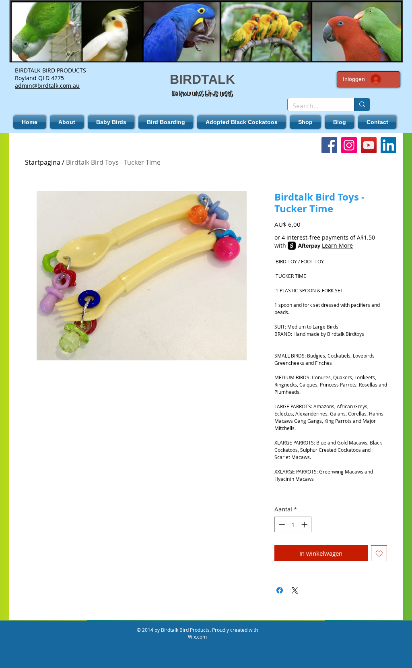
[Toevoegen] (379, 553)
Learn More (337, 245)
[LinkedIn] (388, 145)
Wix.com (197, 636)
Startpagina (42, 162)
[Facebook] (329, 145)
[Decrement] (281, 524)
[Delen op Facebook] (279, 590)
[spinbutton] (293, 524)
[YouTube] (369, 145)
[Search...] (362, 104)
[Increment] (305, 524)
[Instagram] (349, 145)
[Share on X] (295, 590)
